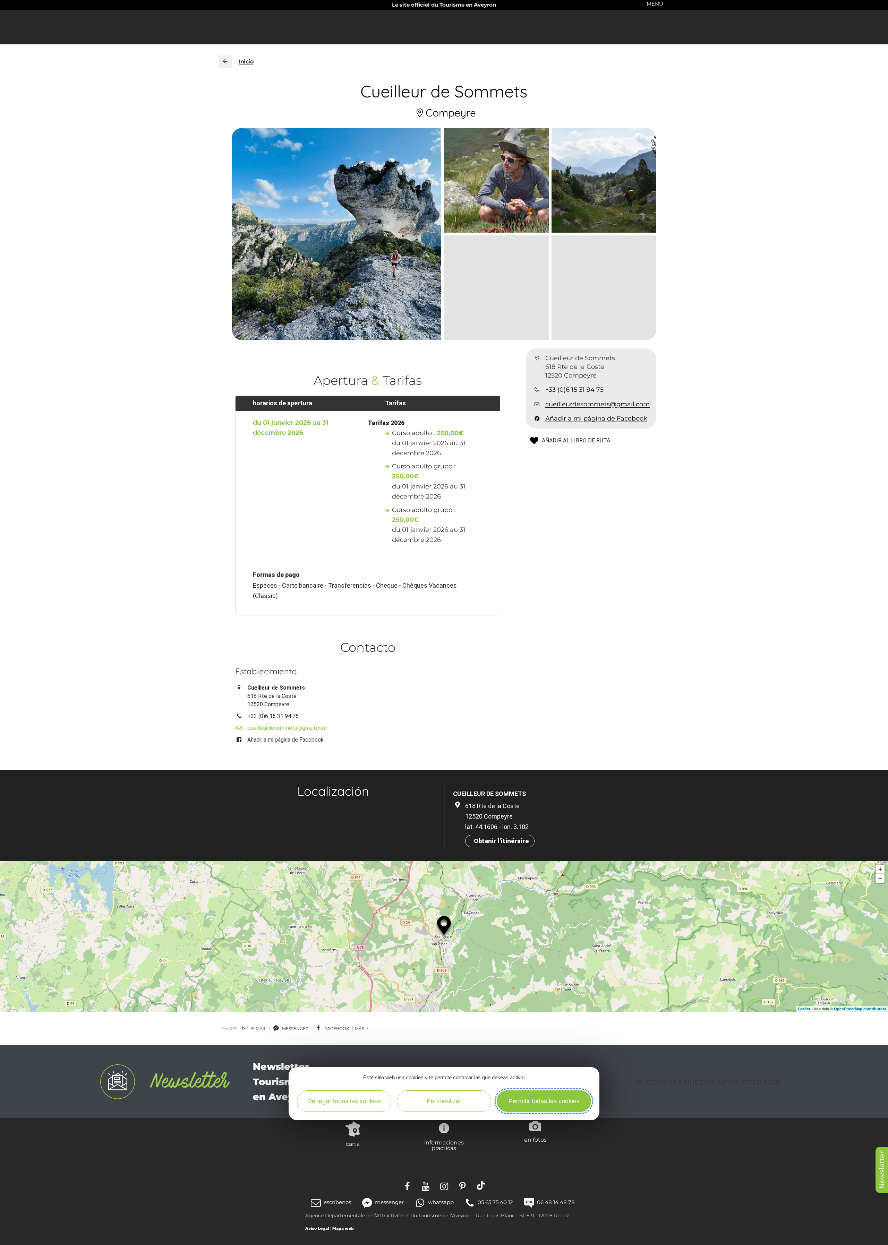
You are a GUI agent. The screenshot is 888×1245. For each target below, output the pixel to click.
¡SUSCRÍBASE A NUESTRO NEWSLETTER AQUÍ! (707, 1082)
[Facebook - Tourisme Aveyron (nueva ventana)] (407, 1185)
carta (353, 1144)
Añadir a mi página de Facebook (596, 418)
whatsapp (440, 1202)
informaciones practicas (444, 1145)
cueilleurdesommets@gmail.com (597, 404)
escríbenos (337, 1202)
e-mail (258, 1028)
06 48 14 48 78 (556, 1202)
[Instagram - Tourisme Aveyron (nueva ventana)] (444, 1185)
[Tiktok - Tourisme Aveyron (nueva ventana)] (481, 1185)
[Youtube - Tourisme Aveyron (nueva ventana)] (426, 1185)
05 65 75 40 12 (495, 1202)
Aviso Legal (317, 1228)
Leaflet (804, 1008)
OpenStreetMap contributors (860, 1008)
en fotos (535, 1139)
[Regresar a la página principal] (225, 61)
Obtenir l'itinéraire (501, 841)
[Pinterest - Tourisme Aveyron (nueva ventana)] (462, 1185)
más (360, 1028)
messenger (295, 1028)
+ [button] (880, 869)
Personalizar (444, 1101)
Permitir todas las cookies (544, 1101)
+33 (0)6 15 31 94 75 (574, 390)
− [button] (880, 878)
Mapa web (343, 1228)
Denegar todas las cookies (344, 1101)
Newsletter (882, 1170)
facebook (336, 1028)
